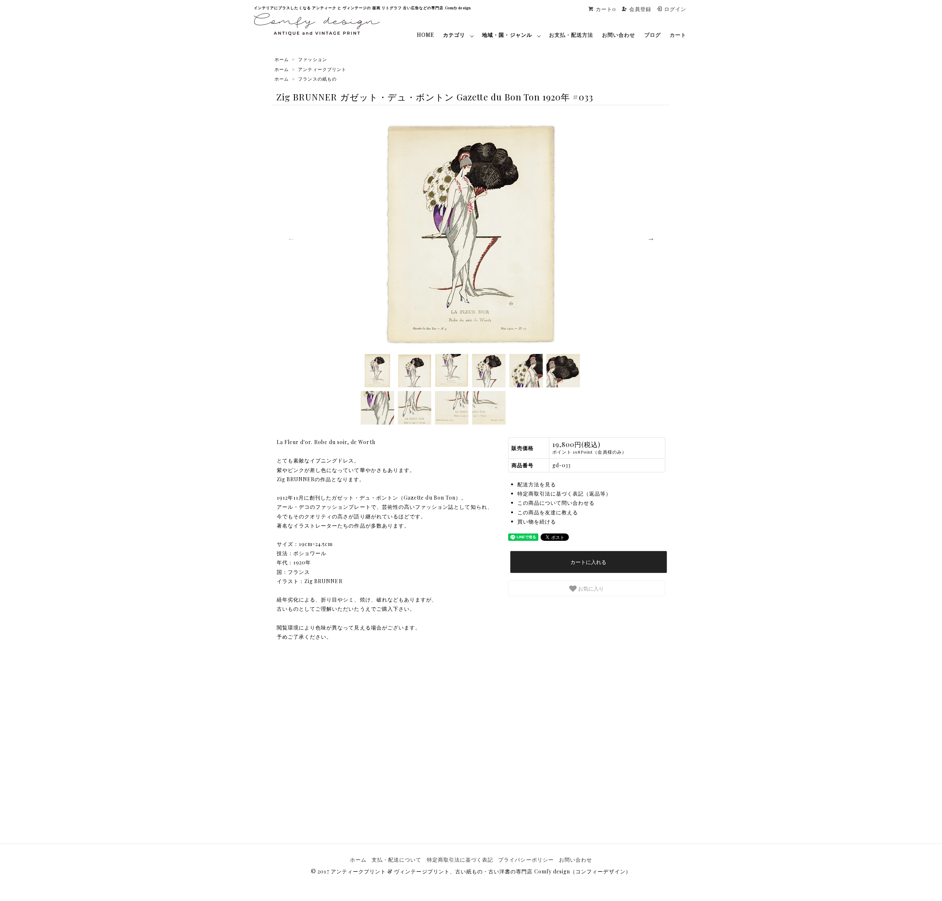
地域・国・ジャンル (507, 34)
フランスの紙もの (317, 79)
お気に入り (590, 588)
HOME (425, 34)
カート (678, 34)
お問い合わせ (618, 34)
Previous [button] (291, 238)
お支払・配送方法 (571, 34)
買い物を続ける (536, 521)
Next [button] (651, 238)
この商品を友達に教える (547, 512)
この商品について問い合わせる (556, 502)
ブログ (652, 34)
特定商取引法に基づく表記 (460, 859)
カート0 (606, 9)
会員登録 (640, 9)
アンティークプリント (322, 69)
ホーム (282, 59)
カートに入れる (588, 561)
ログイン (675, 9)
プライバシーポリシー (526, 859)
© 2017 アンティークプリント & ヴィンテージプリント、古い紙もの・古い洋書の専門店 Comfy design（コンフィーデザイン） (471, 871)
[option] (471, 234)
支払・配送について (396, 859)
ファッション (312, 59)
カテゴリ (454, 34)
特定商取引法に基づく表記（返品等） (564, 493)
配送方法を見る (536, 484)
